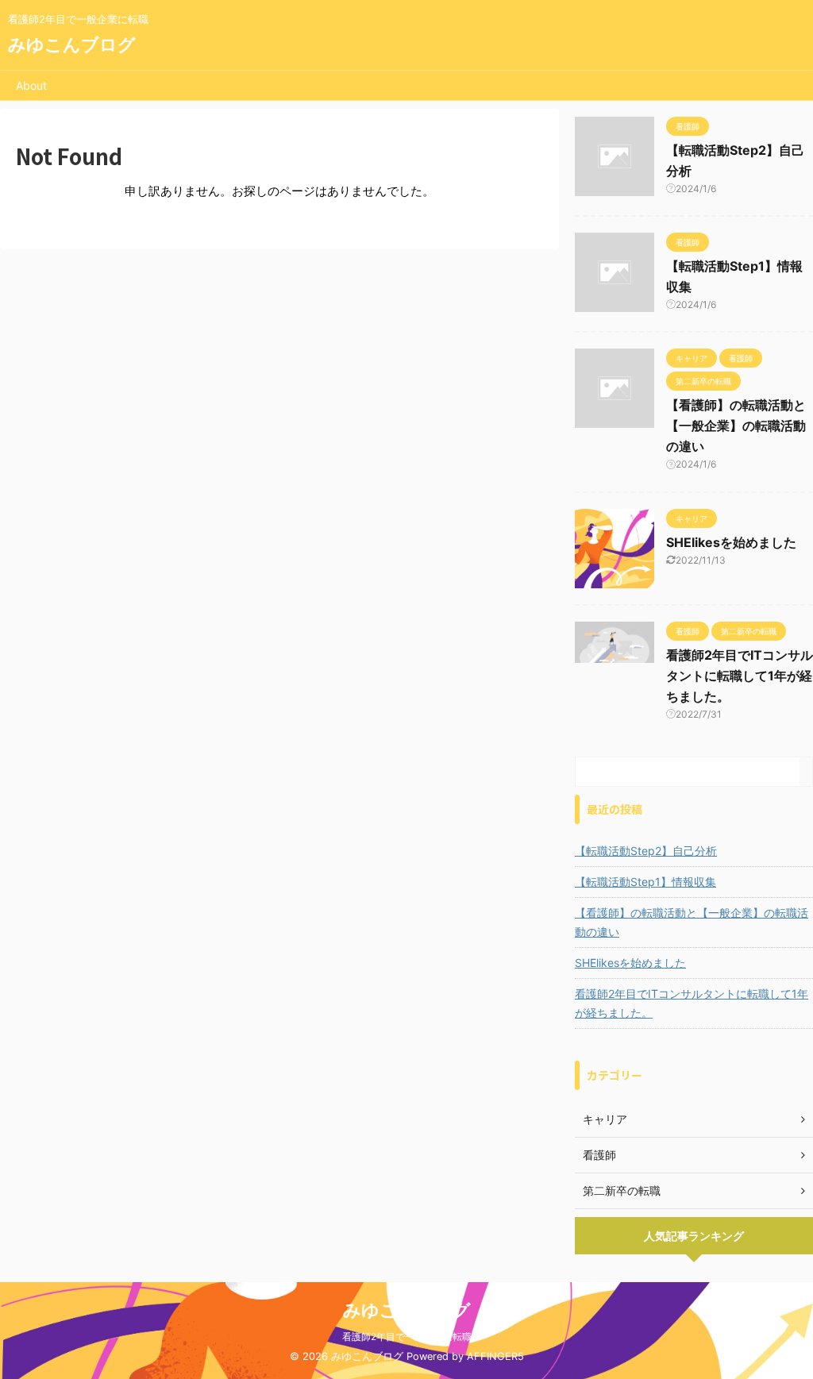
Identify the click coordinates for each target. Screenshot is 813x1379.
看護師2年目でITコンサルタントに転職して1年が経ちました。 (739, 675)
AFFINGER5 (495, 1356)
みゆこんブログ (72, 44)
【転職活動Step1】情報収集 (645, 881)
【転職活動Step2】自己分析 (646, 850)
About (31, 85)
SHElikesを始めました (731, 542)
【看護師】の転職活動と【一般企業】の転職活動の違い (736, 425)
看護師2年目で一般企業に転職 (407, 1336)
